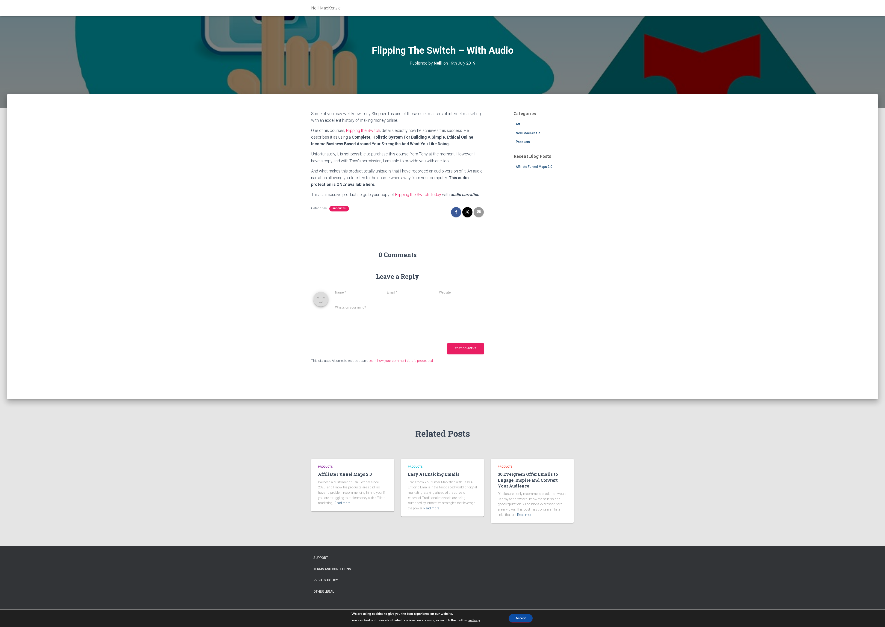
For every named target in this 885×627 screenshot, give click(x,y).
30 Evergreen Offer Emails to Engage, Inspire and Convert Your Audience (528, 479)
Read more (342, 503)
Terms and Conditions (332, 569)
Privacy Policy (325, 580)
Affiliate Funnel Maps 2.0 (534, 167)
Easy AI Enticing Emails (433, 474)
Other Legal (323, 591)
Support (320, 558)
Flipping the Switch (363, 130)
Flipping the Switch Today (418, 194)
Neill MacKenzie (528, 133)
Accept (521, 618)
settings (474, 620)
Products (339, 208)
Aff (518, 124)
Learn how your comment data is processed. (401, 361)
